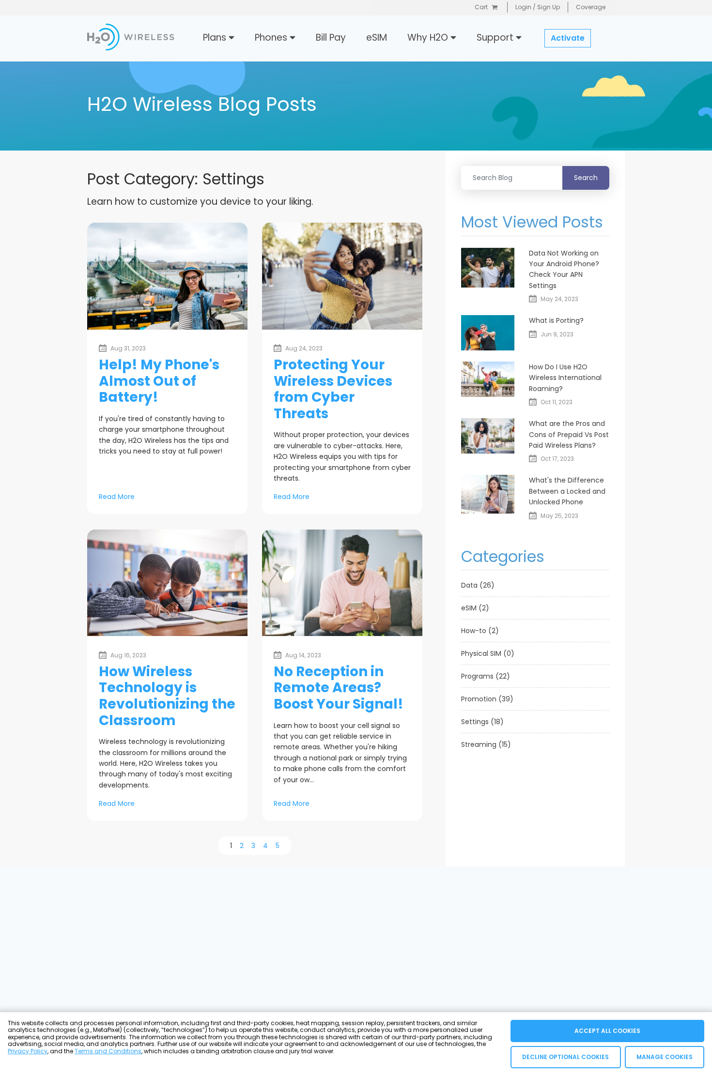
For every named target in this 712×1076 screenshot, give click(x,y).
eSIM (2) (475, 608)
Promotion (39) (487, 699)
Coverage (590, 7)
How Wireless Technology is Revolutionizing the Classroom (167, 696)
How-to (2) (480, 630)
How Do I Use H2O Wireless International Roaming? (565, 378)
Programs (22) (485, 676)
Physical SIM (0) (487, 653)
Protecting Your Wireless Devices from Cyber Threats (333, 389)
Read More (117, 496)
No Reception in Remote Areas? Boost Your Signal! (338, 687)
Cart (481, 7)
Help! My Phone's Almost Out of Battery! (159, 381)
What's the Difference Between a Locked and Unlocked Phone (567, 491)
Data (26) (478, 585)
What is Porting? (556, 320)
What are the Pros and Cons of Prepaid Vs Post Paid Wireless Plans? (569, 434)
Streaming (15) (486, 744)
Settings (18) (482, 721)
